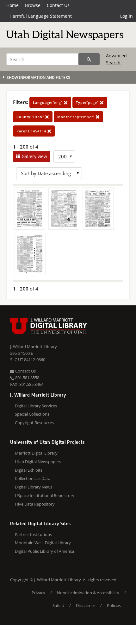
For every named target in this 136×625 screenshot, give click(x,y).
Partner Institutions (33, 534)
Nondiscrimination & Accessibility (88, 593)
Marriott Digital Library (36, 453)
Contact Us (58, 5)
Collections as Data (32, 478)
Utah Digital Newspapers (38, 461)
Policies (114, 605)
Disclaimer (85, 605)
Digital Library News (33, 487)
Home (12, 5)
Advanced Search (116, 59)
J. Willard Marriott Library (33, 346)
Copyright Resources (34, 422)
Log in (126, 16)
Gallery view (33, 156)
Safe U (58, 605)
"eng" (48, 102)
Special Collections (32, 414)
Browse (32, 5)
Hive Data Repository (35, 504)
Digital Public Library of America (44, 551)
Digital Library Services (36, 406)
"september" (76, 116)
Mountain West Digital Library (43, 542)
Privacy (38, 593)
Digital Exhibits (28, 470)
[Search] (89, 59)
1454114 (31, 131)
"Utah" (30, 116)
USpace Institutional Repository (44, 495)
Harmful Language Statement (40, 16)
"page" (88, 102)
